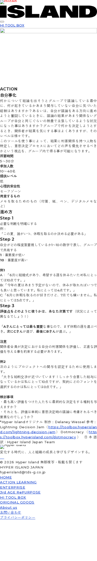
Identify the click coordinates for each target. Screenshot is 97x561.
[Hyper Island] (0, 457)
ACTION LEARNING (18, 482)
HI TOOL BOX (12, 25)
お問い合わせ (10, 512)
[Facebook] (1, 457)
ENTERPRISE (12, 487)
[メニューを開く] (2, 21)
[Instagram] (2, 457)
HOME (6, 477)
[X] (3, 457)
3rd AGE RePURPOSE (20, 492)
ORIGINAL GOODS (17, 502)
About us (8, 507)
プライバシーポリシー (17, 517)
